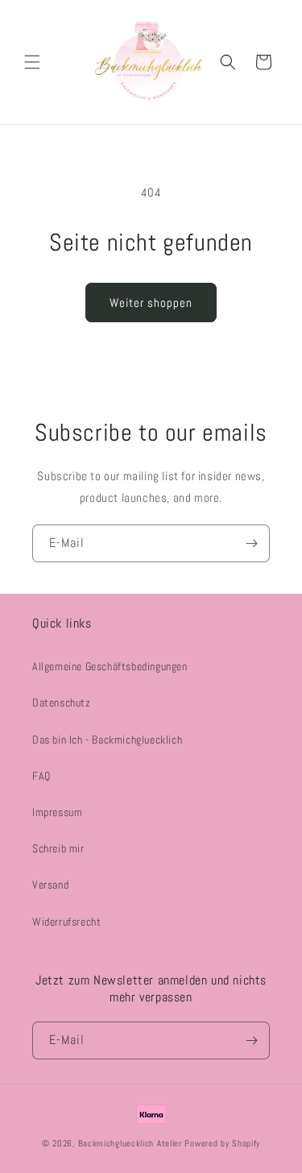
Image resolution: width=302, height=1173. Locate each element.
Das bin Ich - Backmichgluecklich (107, 739)
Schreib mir (58, 848)
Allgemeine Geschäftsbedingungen (110, 666)
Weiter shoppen (151, 302)
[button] (32, 62)
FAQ (41, 776)
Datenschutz (61, 702)
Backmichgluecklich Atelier (131, 1143)
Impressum (57, 812)
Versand (50, 884)
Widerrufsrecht (66, 921)
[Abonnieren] (251, 543)
